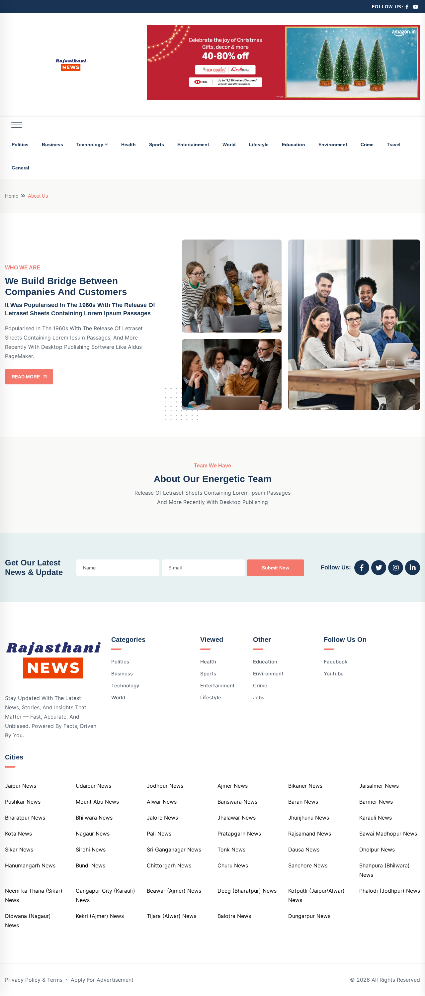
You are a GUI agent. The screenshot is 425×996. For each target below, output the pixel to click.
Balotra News (234, 916)
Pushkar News (23, 801)
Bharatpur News (25, 817)
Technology (89, 144)
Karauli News (375, 817)
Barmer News (376, 801)
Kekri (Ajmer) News (100, 916)
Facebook (335, 661)
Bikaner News (305, 785)
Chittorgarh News (169, 865)
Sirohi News (91, 849)
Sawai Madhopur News (388, 833)
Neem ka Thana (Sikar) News (33, 895)
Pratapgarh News (239, 833)
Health (128, 144)
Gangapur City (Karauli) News (105, 895)
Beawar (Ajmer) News (174, 890)
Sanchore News (307, 865)
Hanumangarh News (30, 865)
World (229, 144)
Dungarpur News (309, 916)
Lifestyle (259, 144)
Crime (367, 144)
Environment (332, 144)
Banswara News (237, 801)
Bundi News (90, 865)
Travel (393, 144)
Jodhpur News (165, 785)
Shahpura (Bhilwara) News (384, 870)
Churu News (232, 865)
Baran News (303, 801)
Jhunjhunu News (308, 817)
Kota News (18, 833)
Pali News (159, 833)
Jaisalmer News (379, 785)
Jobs (258, 697)
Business (52, 144)
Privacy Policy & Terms (33, 979)
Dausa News (303, 849)
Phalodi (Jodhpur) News (389, 890)
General (20, 167)
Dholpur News (377, 849)
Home (11, 196)
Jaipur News (20, 785)
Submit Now (275, 567)
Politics (20, 144)
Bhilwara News (94, 817)
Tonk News (231, 849)
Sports (156, 144)
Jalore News (162, 817)
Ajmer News (232, 785)
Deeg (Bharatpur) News (247, 890)
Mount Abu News (97, 801)
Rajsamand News (309, 833)
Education (293, 144)
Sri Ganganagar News (174, 849)
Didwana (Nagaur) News (28, 921)
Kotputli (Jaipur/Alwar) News (316, 895)
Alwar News (162, 801)
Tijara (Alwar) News (171, 916)
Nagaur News (93, 833)
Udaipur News (93, 785)
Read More (26, 376)
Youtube (334, 673)
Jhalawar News (236, 817)
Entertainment (193, 144)
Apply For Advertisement (102, 979)
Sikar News (19, 849)
